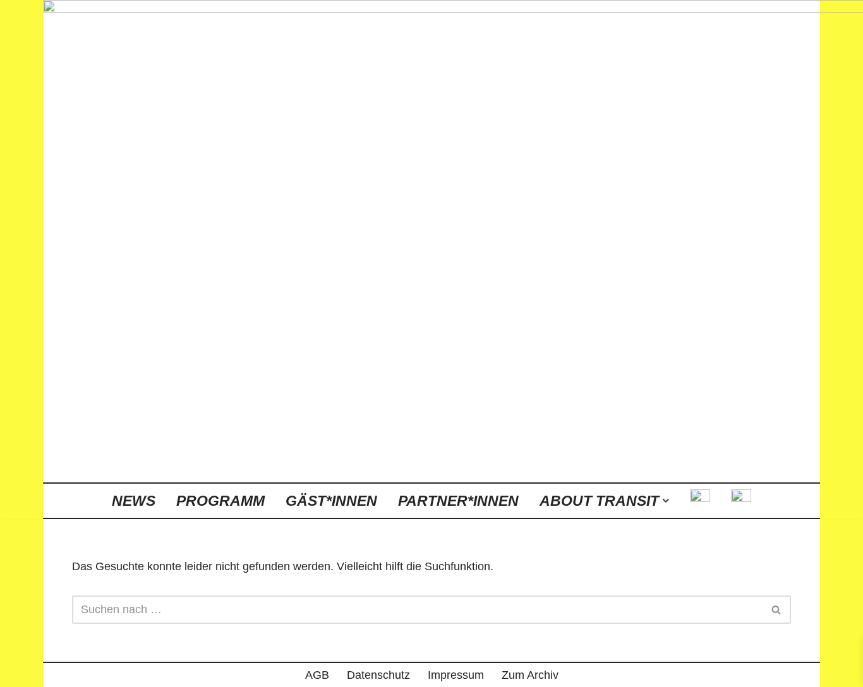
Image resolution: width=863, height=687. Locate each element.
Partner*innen (458, 501)
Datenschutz (378, 675)
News (133, 501)
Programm (220, 501)
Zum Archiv (530, 675)
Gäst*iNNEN (331, 501)
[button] (666, 501)
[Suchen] (777, 609)
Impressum (456, 675)
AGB (317, 675)
